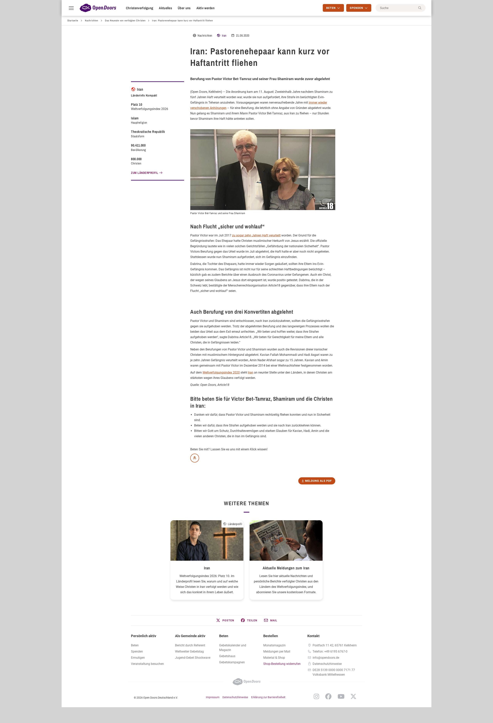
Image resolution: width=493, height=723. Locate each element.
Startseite (72, 20)
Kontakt (313, 636)
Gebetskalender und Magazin (232, 647)
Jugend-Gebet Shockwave (192, 657)
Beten (135, 645)
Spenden (137, 651)
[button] (225, 620)
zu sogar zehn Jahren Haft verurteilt (256, 235)
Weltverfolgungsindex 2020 (221, 372)
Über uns (184, 8)
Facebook (328, 696)
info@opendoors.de (326, 657)
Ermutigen (138, 657)
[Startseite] (98, 8)
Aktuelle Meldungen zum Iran (286, 568)
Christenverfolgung (139, 8)
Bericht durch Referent (190, 645)
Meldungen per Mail (276, 651)
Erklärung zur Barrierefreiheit (268, 697)
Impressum (212, 697)
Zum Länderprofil (144, 173)
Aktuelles (165, 8)
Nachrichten (91, 20)
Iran (224, 35)
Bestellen (270, 636)
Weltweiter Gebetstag (189, 651)
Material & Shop (274, 657)
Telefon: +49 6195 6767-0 (330, 651)
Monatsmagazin (274, 645)
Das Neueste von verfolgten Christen (125, 20)
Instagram (316, 696)
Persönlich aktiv (143, 636)
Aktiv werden (205, 8)
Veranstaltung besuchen (147, 664)
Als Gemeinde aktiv (190, 636)
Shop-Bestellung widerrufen (282, 664)
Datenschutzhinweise (327, 664)
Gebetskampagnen (232, 662)
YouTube (341, 696)
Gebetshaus (227, 656)
